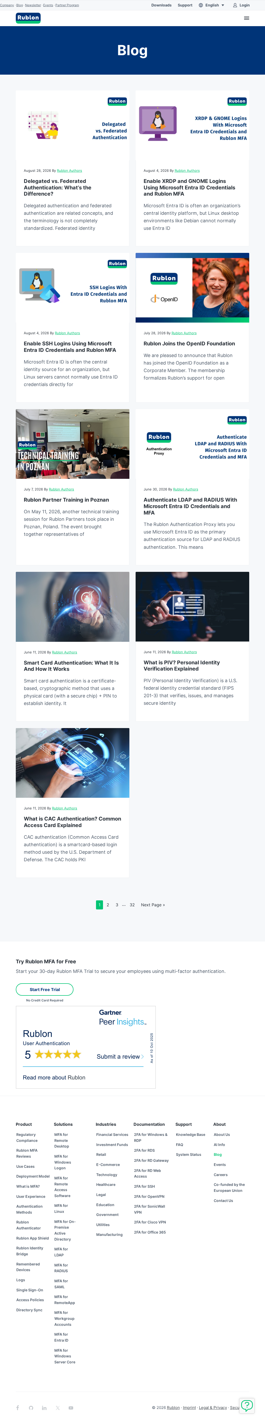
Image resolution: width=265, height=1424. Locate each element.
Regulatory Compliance (27, 1137)
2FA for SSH (144, 1186)
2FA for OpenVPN (149, 1196)
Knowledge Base (190, 1134)
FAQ (179, 1144)
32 (133, 904)
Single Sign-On (29, 1290)
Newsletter (33, 5)
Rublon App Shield (32, 1238)
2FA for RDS (144, 1150)
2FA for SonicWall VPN (149, 1209)
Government (107, 1214)
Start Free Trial (45, 989)
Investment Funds (112, 1144)
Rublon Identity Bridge (29, 1251)
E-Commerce (108, 1164)
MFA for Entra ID (61, 1337)
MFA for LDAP (61, 1252)
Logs (20, 1280)
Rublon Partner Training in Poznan (66, 500)
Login (245, 5)
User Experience (30, 1196)
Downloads (161, 5)
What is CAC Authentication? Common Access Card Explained (72, 822)
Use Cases (25, 1166)
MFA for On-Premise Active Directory (65, 1230)
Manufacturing (109, 1234)
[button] (213, 5)
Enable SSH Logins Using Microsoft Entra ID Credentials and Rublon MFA (70, 346)
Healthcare (105, 1184)
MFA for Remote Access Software (62, 1187)
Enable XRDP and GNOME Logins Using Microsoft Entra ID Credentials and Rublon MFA (189, 187)
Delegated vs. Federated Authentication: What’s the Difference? (57, 187)
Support (185, 5)
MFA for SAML (61, 1284)
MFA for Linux (61, 1208)
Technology (106, 1174)
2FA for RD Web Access (147, 1173)
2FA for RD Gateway (151, 1160)
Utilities (103, 1224)
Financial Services (112, 1134)
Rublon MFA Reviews (27, 1153)
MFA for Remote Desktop (61, 1140)
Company (7, 5)
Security (237, 1407)
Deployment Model (33, 1176)
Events (48, 5)
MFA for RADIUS (61, 1268)
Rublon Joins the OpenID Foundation (189, 343)
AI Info (219, 1144)
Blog (19, 5)
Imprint (189, 1407)
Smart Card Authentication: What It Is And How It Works (71, 666)
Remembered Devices (28, 1267)
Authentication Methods (29, 1209)
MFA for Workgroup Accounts (64, 1318)
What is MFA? (28, 1186)
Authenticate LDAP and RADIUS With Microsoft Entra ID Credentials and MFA (190, 506)
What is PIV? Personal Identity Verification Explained (182, 665)
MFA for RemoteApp (64, 1299)
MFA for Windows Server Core (64, 1356)
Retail (101, 1154)
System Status (188, 1154)
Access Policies (30, 1300)
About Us (222, 1134)
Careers (221, 1174)
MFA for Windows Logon (62, 1162)
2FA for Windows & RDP (150, 1137)
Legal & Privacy (213, 1407)
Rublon (173, 1407)
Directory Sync (29, 1310)
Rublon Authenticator (28, 1225)
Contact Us (223, 1200)
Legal (101, 1194)
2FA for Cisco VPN (150, 1222)
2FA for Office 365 (150, 1232)
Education (105, 1204)
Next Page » (153, 906)
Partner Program (67, 5)
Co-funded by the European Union (229, 1187)
